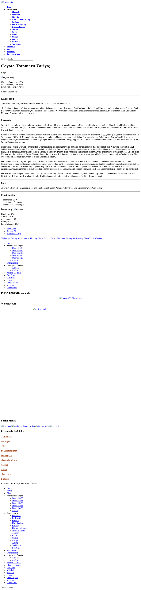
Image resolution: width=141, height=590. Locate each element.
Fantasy (15, 22)
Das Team (11, 275)
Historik (15, 17)
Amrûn (4, 469)
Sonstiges (16, 44)
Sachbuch (16, 42)
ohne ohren (6, 474)
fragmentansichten (9, 451)
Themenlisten (12, 263)
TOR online (6, 437)
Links (9, 280)
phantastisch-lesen (9, 460)
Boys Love (11, 228)
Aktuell (15, 268)
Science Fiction (18, 27)
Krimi (14, 32)
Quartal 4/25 (17, 258)
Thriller (15, 29)
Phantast (11, 52)
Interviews (11, 47)
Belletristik (16, 15)
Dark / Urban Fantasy (21, 19)
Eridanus (5, 479)
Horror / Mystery (19, 24)
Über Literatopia (13, 54)
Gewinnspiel (12, 282)
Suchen (4, 59)
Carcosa (5, 465)
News (9, 7)
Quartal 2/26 (17, 253)
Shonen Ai (11, 231)
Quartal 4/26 (17, 248)
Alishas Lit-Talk (14, 273)
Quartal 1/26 (17, 255)
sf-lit (3, 446)
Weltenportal (6, 441)
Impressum (11, 285)
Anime (14, 39)
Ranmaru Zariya (14, 233)
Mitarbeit (10, 278)
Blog (8, 49)
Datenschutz (12, 287)
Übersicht (16, 12)
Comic (14, 34)
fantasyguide (6, 455)
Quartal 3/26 (17, 250)
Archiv (15, 260)
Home (9, 243)
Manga (15, 37)
